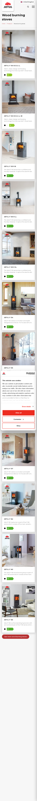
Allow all (18, 413)
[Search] (28, 6)
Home (3, 23)
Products (9, 23)
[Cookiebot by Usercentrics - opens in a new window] (26, 373)
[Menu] (33, 6)
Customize (17, 419)
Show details (26, 406)
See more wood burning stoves (15, 636)
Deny (18, 426)
